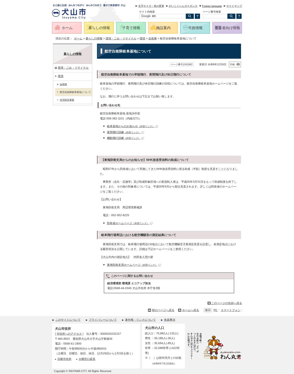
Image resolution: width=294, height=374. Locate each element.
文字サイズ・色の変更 (151, 5)
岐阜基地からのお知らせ (131, 126)
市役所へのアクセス (69, 333)
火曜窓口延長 (87, 359)
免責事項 (169, 319)
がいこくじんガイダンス (183, 5)
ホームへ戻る (190, 310)
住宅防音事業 (67, 100)
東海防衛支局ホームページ (132, 264)
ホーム (78, 38)
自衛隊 (152, 38)
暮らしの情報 (94, 38)
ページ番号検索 (212, 11)
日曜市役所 (64, 359)
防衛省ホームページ (128, 223)
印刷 (232, 64)
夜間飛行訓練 (124, 132)
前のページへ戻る (163, 310)
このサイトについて (68, 319)
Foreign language (212, 6)
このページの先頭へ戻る (226, 303)
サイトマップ (234, 5)
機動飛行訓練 (124, 138)
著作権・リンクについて (140, 319)
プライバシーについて (103, 319)
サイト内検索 (147, 11)
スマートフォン (230, 310)
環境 (142, 38)
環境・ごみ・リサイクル (121, 38)
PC (215, 310)
